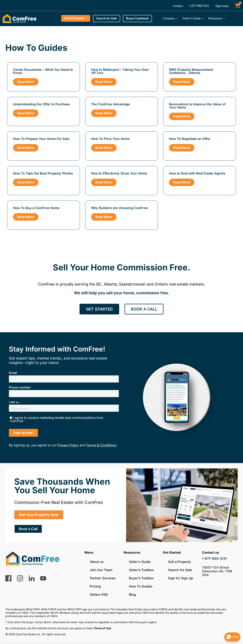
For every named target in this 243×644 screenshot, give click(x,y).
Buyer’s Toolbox (141, 578)
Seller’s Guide (192, 18)
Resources (215, 18)
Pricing (95, 586)
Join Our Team (101, 570)
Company (169, 18)
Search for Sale (180, 570)
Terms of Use (102, 628)
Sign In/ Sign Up (180, 578)
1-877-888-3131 (199, 5)
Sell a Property (179, 562)
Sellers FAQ (99, 594)
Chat (235, 637)
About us (97, 562)
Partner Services (103, 578)
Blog (132, 594)
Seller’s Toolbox (141, 570)
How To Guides (140, 586)
